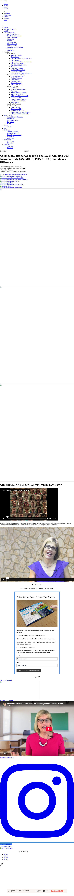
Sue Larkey (3, 1)
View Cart (6, 144)
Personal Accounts (16, 81)
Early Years (10, 138)
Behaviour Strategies (13, 133)
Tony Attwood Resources (18, 101)
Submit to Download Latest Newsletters (28, 670)
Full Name (20, 656)
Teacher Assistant (16, 97)
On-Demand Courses (13, 34)
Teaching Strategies (12, 131)
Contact (6, 12)
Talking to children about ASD (19, 96)
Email (18, 662)
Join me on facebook (6, 680)
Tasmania (10, 49)
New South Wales (12, 37)
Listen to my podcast (6, 846)
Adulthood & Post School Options (20, 112)
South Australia (11, 42)
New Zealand (11, 50)
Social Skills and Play (17, 84)
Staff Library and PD (17, 94)
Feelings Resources (16, 78)
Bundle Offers (15, 57)
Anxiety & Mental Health (18, 70)
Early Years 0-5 (15, 107)
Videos (6, 16)
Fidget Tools (10, 122)
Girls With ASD (15, 79)
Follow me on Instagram (7, 757)
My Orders (10, 143)
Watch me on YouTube (6, 700)
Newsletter (7, 13)
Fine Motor (14, 91)
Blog (5, 128)
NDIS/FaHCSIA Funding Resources (21, 73)
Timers (5, 125)
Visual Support (15, 102)
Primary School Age (16, 109)
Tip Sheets (7, 130)
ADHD (13, 66)
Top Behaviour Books (17, 63)
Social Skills (10, 136)
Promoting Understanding (14, 135)
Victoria (9, 40)
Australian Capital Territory (15, 47)
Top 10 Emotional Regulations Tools (21, 58)
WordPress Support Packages (9, 851)
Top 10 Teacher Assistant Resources (21, 62)
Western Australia (12, 44)
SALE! (6, 31)
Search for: (3, 151)
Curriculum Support (16, 71)
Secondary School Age (17, 110)
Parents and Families (17, 68)
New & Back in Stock (10, 29)
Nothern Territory (12, 45)
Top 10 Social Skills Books (18, 65)
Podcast (6, 27)
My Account (7, 140)
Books (9, 123)
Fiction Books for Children (18, 89)
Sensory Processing (16, 83)
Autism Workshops (9, 32)
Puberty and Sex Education (18, 92)
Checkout (10, 148)
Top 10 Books (15, 60)
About (5, 20)
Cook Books (14, 88)
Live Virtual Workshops (14, 36)
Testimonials (7, 15)
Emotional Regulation (17, 76)
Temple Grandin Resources (18, 99)
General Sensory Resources (15, 117)
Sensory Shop (8, 115)
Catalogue (6, 18)
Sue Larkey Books (16, 55)
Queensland (10, 39)
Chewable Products (12, 120)
